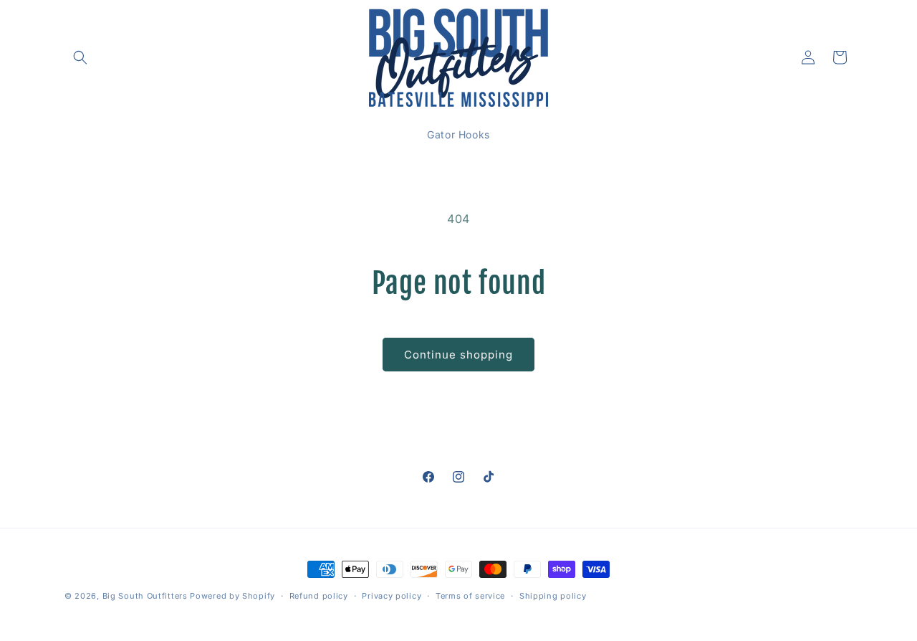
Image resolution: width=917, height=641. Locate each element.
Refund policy (318, 596)
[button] (80, 57)
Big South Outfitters (145, 596)
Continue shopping (458, 354)
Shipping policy (553, 596)
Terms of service (470, 596)
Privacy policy (391, 596)
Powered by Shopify (232, 596)
